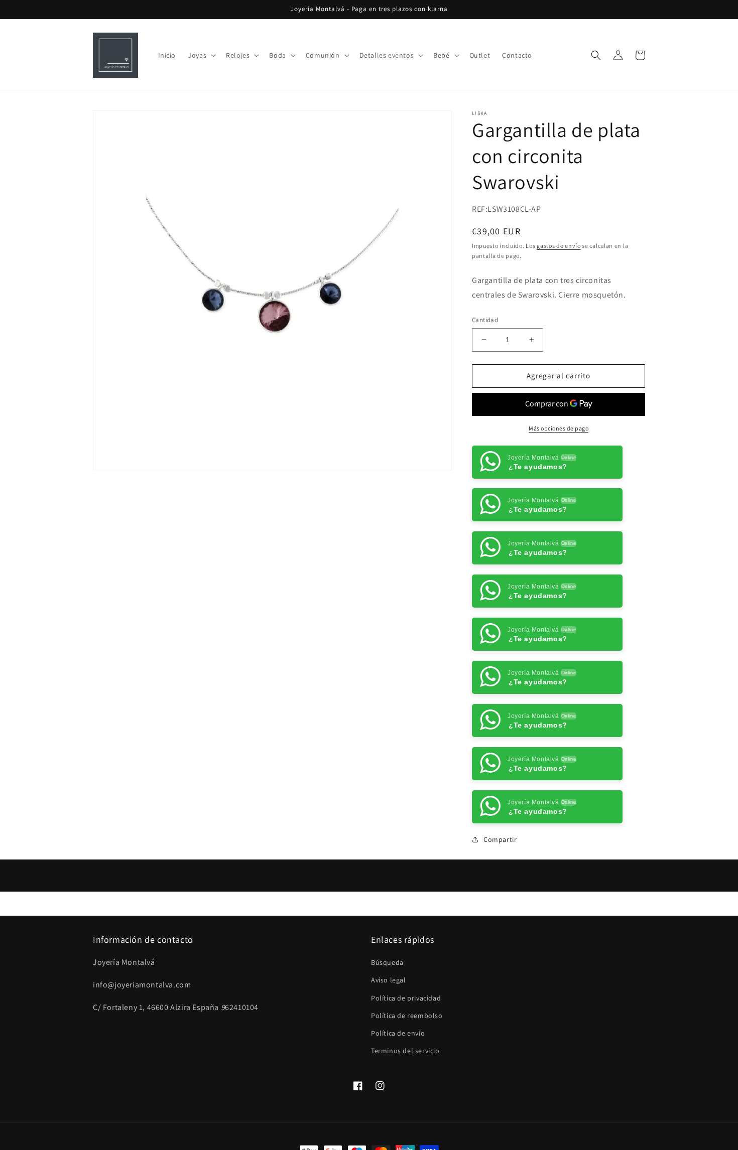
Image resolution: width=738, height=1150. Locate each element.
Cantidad (485, 320)
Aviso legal (388, 1023)
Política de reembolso (407, 1058)
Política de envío (398, 1076)
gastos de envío (559, 245)
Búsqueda (387, 1005)
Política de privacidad (406, 1041)
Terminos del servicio (405, 1093)
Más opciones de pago (558, 428)
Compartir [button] (500, 882)
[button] (201, 55)
